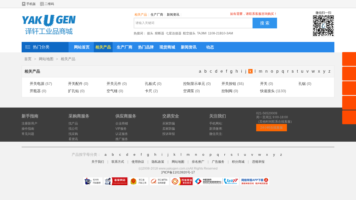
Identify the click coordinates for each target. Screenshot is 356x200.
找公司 (73, 128)
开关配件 (75, 84)
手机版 (31, 4)
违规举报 (258, 162)
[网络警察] (92, 181)
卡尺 (148, 91)
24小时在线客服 (271, 127)
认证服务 (121, 134)
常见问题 (28, 134)
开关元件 (114, 84)
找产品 (73, 123)
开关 (263, 84)
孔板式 (150, 84)
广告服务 (218, 162)
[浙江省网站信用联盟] (159, 181)
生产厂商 (158, 14)
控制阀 (227, 91)
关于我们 (97, 162)
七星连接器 (173, 33)
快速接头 (267, 91)
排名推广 (198, 162)
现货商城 (167, 47)
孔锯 (302, 84)
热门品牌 (146, 47)
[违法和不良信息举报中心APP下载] (254, 181)
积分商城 (238, 162)
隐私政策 (158, 162)
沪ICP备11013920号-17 (178, 172)
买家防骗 (168, 123)
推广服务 (121, 139)
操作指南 (28, 128)
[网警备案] (115, 181)
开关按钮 (229, 84)
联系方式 (118, 162)
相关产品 (141, 14)
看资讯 (73, 139)
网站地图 (46, 59)
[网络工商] (138, 181)
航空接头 (189, 33)
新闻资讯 (174, 14)
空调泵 (188, 91)
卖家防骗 (168, 128)
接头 (150, 33)
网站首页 (82, 47)
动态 (210, 47)
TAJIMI (201, 33)
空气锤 (112, 91)
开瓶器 (35, 91)
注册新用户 (29, 123)
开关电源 (37, 84)
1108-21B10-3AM (220, 33)
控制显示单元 (194, 84)
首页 (28, 59)
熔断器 (159, 33)
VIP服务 (121, 128)
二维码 (49, 4)
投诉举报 (168, 134)
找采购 (73, 134)
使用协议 (138, 162)
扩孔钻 (73, 91)
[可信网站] (181, 181)
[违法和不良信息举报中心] (216, 181)
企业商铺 (121, 123)
